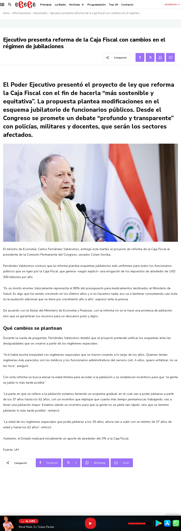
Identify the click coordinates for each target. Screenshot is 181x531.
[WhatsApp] (160, 57)
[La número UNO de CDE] (25, 4)
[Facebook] (140, 57)
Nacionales (40, 13)
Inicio (6, 13)
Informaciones (22, 13)
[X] (150, 57)
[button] (10, 5)
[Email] (170, 57)
